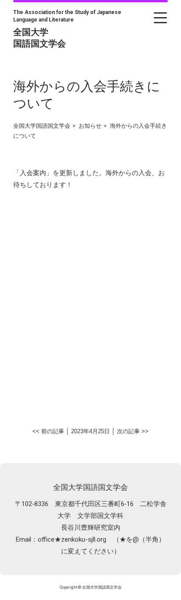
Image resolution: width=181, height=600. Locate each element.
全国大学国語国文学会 (90, 487)
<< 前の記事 (48, 431)
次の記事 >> (132, 431)
